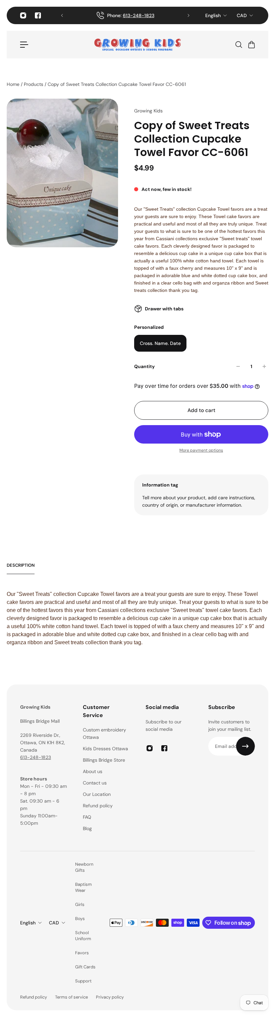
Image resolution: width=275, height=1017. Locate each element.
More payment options (201, 450)
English (213, 15)
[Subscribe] (245, 746)
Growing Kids (148, 111)
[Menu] (24, 44)
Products (34, 84)
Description (21, 565)
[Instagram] (23, 15)
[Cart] (251, 44)
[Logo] (137, 45)
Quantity (144, 366)
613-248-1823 (35, 757)
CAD (242, 15)
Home (14, 84)
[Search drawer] (238, 44)
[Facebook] (38, 15)
